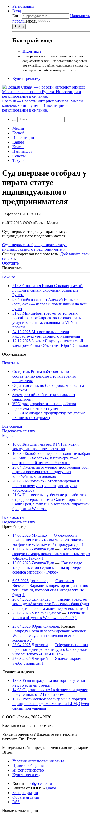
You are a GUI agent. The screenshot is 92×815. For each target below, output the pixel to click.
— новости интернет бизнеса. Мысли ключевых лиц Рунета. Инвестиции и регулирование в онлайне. (42, 105)
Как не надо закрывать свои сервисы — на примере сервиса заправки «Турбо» (47, 567)
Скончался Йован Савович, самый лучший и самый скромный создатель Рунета (47, 290)
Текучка (19, 160)
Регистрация (23, 6)
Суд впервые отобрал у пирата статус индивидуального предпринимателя (34, 247)
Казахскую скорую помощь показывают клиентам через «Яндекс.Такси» (51, 553)
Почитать (10, 363)
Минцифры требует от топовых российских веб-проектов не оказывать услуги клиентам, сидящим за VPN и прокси (46, 320)
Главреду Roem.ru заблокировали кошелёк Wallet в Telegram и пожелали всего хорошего (49, 635)
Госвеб (18, 133)
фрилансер (39, 581)
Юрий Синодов (45, 626)
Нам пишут (22, 151)
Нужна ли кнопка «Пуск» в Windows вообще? (48, 615)
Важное (9, 277)
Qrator (51, 788)
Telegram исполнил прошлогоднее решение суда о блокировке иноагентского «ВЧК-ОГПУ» (50, 649)
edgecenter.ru (41, 783)
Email (17, 16)
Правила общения (28, 765)
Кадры (18, 142)
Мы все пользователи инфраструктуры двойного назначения (46, 333)
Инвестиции (23, 137)
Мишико (39, 535)
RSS (16, 802)
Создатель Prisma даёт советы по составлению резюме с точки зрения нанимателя (44, 376)
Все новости (13, 517)
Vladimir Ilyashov (46, 613)
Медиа (18, 128)
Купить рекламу (26, 78)
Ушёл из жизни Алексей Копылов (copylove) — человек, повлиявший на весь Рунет (49, 304)
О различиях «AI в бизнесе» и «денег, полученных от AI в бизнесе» (50, 692)
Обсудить (10, 263)
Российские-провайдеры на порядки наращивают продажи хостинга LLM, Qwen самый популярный (50, 703)
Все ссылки (12, 426)
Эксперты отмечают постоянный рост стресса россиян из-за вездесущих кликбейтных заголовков (50, 472)
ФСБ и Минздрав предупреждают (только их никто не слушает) (48, 415)
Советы (19, 156)
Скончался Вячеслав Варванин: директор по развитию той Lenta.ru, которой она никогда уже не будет (50, 588)
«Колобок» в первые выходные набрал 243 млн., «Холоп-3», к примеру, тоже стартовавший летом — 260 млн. (51, 458)
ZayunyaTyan (43, 549)
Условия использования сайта (38, 761)
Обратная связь (25, 797)
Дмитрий (40, 645)
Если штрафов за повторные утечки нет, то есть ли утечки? (48, 682)
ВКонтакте (31, 51)
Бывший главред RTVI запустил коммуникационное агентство (45, 446)
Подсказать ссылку (18, 431)
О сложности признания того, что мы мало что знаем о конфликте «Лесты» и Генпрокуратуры (48, 540)
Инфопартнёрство (28, 770)
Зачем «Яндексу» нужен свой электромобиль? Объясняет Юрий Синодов (50, 343)
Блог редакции (25, 792)
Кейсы (18, 147)
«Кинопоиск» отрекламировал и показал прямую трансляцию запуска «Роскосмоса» (45, 485)
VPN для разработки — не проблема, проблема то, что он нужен (44, 406)
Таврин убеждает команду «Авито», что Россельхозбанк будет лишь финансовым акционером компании (50, 604)
